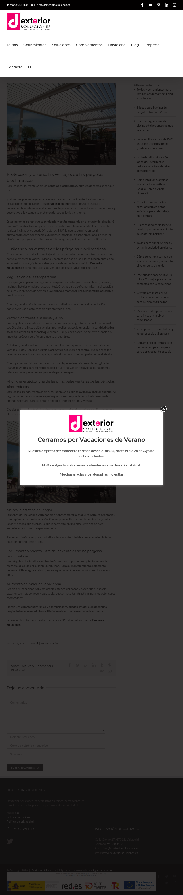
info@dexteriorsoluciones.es (53, 4)
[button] (29, 66)
